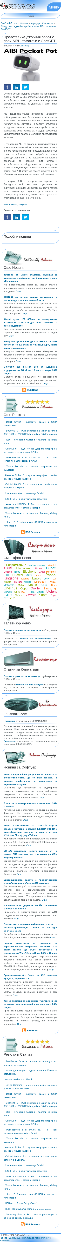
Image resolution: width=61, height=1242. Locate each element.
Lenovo (36, 578)
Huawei (17, 574)
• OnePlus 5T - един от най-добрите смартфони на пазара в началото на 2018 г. (30, 450)
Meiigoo (18, 581)
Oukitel (35, 588)
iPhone (50, 574)
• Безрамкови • (15, 564)
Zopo (53, 595)
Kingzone (11, 577)
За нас (4, 1237)
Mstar (21, 585)
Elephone (29, 571)
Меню (54, 7)
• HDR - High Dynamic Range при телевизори (27, 1208)
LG (54, 578)
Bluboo (38, 568)
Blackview (23, 568)
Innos (38, 575)
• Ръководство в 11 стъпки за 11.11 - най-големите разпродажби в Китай (30, 459)
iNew (29, 575)
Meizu (27, 582)
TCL (23, 591)
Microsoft (40, 581)
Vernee (18, 595)
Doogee (8, 571)
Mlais (53, 581)
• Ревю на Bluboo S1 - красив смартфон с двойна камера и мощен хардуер (30, 477)
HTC (6, 575)
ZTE (6, 598)
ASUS (8, 568)
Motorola (9, 585)
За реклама (14, 1237)
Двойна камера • (37, 565)
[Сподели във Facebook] (7, 86)
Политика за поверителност (35, 1237)
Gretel (42, 571)
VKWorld (31, 595)
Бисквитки (5, 1240)
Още (18, 291)
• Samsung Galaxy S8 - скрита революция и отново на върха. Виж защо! (30, 1216)
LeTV (47, 578)
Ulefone (51, 591)
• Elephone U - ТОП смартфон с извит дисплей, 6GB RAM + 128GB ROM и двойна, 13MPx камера (30, 432)
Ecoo (17, 571)
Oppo (23, 588)
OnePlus (10, 587)
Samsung (49, 588)
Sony (17, 592)
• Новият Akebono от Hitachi (18, 1079)
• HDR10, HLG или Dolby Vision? (21, 1203)
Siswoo (8, 592)
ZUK (12, 598)
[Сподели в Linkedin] (16, 86)
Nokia (44, 585)
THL (31, 592)
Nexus (32, 584)
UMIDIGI (9, 595)
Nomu (54, 585)
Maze (7, 581)
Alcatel (51, 565)
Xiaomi (43, 594)
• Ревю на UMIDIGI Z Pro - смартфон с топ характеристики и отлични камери (30, 506)
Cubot (50, 567)
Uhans (40, 591)
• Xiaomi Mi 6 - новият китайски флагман (25, 498)
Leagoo (25, 578)
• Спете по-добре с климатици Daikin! (24, 493)
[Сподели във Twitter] (25, 86)
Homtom (51, 571)
